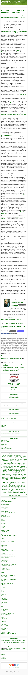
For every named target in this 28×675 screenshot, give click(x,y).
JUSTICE (2, 534)
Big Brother (22, 455)
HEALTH (2, 573)
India (11, 470)
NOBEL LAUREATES (4, 511)
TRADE (2, 595)
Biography (4, 456)
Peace (23, 482)
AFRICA (2, 527)
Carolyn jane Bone (4, 642)
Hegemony (6, 469)
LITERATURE (3, 605)
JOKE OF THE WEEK (4, 625)
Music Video (22, 478)
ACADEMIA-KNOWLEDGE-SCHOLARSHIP (8, 564)
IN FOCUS (3, 526)
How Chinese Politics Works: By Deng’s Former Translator (11, 418)
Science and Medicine (14, 486)
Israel (22, 325)
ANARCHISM (3, 598)
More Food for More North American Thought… (17, 642)
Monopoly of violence (6, 326)
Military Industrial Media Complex (13, 478)
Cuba (8, 460)
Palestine (13, 326)
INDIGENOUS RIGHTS (5, 576)
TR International (4, 440)
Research (18, 485)
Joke (3, 475)
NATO (6, 479)
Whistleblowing (23, 494)
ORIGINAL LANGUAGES (17, 15)
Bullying (11, 456)
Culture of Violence (5, 325)
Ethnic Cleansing (17, 463)
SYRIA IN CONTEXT (4, 560)
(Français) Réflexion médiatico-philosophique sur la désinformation (14, 364)
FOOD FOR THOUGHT (5, 620)
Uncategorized (3, 631)
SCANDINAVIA (3, 558)
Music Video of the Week (5, 635)
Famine (10, 464)
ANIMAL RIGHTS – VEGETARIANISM (7, 613)
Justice (12, 475)
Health (25, 467)
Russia (3, 486)
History (11, 469)
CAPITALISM (3, 567)
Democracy (20, 460)
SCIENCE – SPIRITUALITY (6, 616)
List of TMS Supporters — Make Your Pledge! (14, 384)
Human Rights (17, 469)
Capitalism (16, 456)
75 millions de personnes (13, 102)
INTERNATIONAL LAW (5, 557)
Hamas (21, 467)
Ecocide (14, 462)
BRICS (8, 456)
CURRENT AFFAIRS (4, 609)
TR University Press (4, 447)
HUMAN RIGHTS (4, 523)
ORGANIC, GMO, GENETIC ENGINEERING (8, 579)
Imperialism (6, 470)
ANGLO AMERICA (4, 531)
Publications (3, 426)
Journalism (7, 475)
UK (19, 489)
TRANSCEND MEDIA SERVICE (12, 1)
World (15, 495)
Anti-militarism (7, 323)
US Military (22, 491)
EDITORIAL (3, 500)
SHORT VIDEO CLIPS (5, 629)
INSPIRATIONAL (4, 618)
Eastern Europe (9, 462)
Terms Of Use (3, 655)
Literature (4, 477)
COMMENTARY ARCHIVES (6, 632)
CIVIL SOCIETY (4, 607)
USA (12, 491)
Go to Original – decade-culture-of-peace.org (11, 319)
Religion (14, 485)
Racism (10, 485)
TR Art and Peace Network (5, 441)
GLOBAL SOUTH (4, 549)
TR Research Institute (5, 445)
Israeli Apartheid (9, 474)
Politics (12, 484)
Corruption (10, 459)
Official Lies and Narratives (13, 481)
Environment (9, 463)
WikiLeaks (11, 495)
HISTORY (2, 572)
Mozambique (4, 51)
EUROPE (2, 546)
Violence (5, 492)
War (16, 492)
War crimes (20, 492)
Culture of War (13, 325)
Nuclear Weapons (23, 479)
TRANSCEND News (4, 503)
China (21, 456)
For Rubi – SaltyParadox (5, 640)
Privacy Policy (3, 658)
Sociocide (5, 488)
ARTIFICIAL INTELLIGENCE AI (6, 565)
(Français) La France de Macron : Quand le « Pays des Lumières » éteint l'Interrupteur (14, 369)
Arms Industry (10, 455)
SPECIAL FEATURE (4, 586)
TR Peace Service (4, 444)
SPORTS (2, 617)
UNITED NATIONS (4, 561)
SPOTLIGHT (3, 552)
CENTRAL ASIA (4, 545)
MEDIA (2, 548)
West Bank (17, 494)
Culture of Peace (19, 323)
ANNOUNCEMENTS (4, 507)
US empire (17, 491)
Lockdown (9, 477)
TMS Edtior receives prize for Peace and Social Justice (10, 433)
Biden (18, 455)
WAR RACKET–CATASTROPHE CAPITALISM (9, 535)
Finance (17, 464)
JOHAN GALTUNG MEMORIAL (6, 501)
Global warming (15, 467)
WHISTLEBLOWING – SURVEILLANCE (8, 575)
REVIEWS (3, 580)
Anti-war (13, 323)
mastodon (21, 330)
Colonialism (18, 457)
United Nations (7, 491)
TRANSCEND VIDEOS (5, 504)
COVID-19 (16, 459)
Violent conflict (11, 492)
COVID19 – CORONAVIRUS (6, 614)
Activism (4, 454)
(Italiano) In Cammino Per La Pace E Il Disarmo (13, 367)
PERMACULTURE (4, 599)
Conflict (23, 458)
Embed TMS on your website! (14, 667)
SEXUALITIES (3, 610)
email (12, 330)
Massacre (13, 477)
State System (18, 326)
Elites (4, 463)
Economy (24, 462)
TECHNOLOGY (3, 524)
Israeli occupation (22, 474)
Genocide (17, 466)
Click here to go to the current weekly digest (11, 358)
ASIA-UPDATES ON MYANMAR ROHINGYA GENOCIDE (11, 539)
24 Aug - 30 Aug (14, 389)
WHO (8, 495)
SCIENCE (2, 584)
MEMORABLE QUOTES (5, 530)
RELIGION (3, 587)
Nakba (2, 479)
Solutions (9, 488)
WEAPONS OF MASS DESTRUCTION (7, 518)
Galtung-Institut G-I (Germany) (6, 448)
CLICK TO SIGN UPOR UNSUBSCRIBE (14, 397)
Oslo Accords (23, 481)
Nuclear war (16, 479)
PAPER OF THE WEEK (5, 505)
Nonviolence (11, 479)
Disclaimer (3, 657)
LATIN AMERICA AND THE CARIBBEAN (8, 550)
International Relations (15, 473)
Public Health (5, 485)
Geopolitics (9, 467)
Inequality (22, 470)
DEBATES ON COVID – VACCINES (7, 583)
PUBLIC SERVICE (4, 602)
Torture (13, 489)
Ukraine (23, 326)
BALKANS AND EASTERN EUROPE (7, 541)
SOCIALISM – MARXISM (5, 569)
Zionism (19, 495)
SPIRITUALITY (3, 621)
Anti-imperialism (21, 454)
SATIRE (2, 582)
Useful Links (3, 654)
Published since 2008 (14, 673)
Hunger (23, 469)
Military (4, 478)
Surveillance (8, 489)
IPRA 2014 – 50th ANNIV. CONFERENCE (8, 633)
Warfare (3, 328)
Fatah (14, 464)
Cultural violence (14, 460)
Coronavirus (4, 459)
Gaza (19, 325)
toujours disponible (20, 194)
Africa (7, 454)
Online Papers (3, 425)
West (12, 494)
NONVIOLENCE (4, 515)
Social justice (23, 486)
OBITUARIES (3, 624)
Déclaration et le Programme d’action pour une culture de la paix (13, 115)
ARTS (2, 590)
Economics (19, 462)
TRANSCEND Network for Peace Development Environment (19, 301)
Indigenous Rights (16, 470)
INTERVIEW (3, 591)
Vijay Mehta (15, 32)
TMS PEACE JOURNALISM (6, 509)
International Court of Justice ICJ (14, 471)
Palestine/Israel (12, 482)
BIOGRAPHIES (3, 508)
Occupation (4, 481)
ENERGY (2, 538)
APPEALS (3, 553)
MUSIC (2, 606)
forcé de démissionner (10, 255)
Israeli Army (15, 474)
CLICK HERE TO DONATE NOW (14, 377)
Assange (15, 455)
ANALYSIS (3, 522)
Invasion (22, 472)
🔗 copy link (12, 333)
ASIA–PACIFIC (3, 537)
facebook (5, 333)
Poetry (8, 484)
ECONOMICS (3, 594)
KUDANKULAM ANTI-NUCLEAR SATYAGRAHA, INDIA (10, 601)
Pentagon (4, 484)
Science (7, 486)
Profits (20, 484)
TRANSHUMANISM (4, 588)
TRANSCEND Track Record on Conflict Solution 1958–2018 (11, 434)
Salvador (18, 50)
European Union (5, 464)
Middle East (23, 477)
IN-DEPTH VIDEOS (4, 628)
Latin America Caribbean (20, 475)
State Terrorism (16, 488)
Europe (23, 463)
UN (25, 489)
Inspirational (4, 471)
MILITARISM (3, 520)
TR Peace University (4, 443)
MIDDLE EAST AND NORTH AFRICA (7, 554)
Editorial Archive (4, 423)
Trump (16, 489)
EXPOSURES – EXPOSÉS (5, 571)
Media (17, 477)
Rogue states (23, 485)
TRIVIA (2, 603)
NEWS (2, 533)
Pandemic (19, 482)
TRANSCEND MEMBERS (5, 516)
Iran (25, 472)
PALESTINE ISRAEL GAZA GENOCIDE (8, 556)
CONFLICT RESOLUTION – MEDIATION (8, 512)
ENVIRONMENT (4, 568)
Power (16, 484)
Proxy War (24, 484)
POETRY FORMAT (4, 622)
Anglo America (13, 454)
